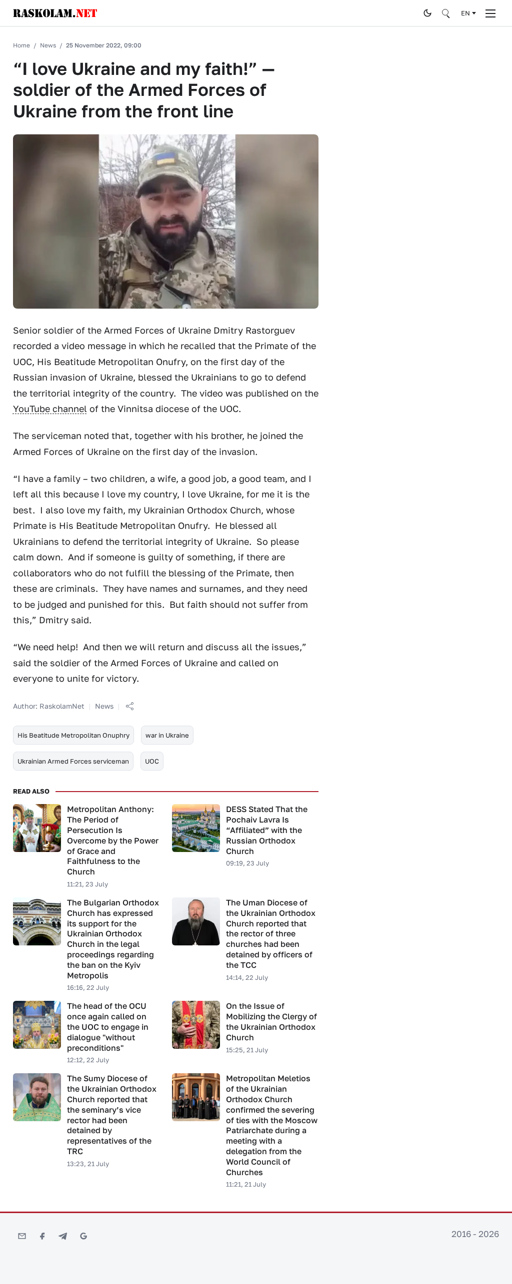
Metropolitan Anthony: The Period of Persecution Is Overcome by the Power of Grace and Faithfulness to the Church (112, 840)
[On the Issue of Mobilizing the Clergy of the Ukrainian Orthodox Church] (196, 1025)
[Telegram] (63, 1236)
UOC (152, 761)
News (48, 45)
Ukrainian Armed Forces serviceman (73, 761)
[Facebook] (43, 1236)
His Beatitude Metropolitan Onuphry (74, 735)
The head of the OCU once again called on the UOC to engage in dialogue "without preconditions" (107, 1026)
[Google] (83, 1236)
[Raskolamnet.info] (215, 13)
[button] (129, 706)
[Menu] (490, 13)
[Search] (446, 13)
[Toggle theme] (427, 13)
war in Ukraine (167, 735)
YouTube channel (50, 408)
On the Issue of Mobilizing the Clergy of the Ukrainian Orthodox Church (271, 1021)
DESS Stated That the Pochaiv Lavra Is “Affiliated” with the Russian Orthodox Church (267, 830)
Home (21, 45)
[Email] (22, 1236)
